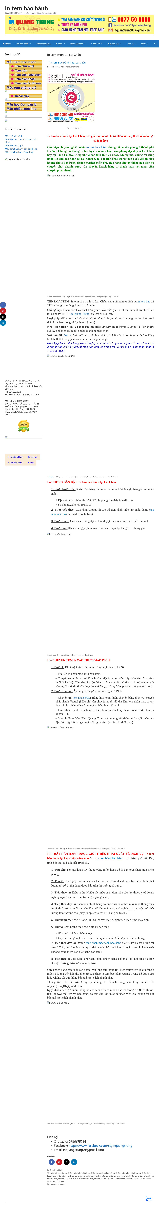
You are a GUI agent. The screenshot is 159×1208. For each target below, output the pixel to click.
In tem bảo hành (26, 8)
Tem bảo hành (22, 43)
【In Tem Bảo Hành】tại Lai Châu (66, 63)
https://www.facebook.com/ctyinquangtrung (100, 1145)
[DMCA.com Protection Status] (23, 426)
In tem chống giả (43, 43)
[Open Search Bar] (155, 43)
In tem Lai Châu (65, 1178)
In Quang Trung (79, 313)
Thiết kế (130, 43)
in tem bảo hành (96, 147)
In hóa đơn (95, 43)
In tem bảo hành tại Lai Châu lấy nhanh (105, 1175)
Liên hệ (144, 43)
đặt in (67, 335)
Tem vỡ (50, 476)
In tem (31, 462)
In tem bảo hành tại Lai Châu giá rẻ (72, 1175)
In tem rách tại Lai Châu (125, 1178)
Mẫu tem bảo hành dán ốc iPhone (21, 149)
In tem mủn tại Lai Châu (83, 1178)
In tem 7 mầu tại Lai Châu (61, 1173)
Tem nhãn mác (76, 43)
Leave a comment (57, 1184)
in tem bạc (143, 301)
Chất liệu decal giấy (14, 145)
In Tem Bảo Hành (15, 457)
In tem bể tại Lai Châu (132, 1175)
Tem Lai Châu (58, 1181)
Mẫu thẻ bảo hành (13, 136)
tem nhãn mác (81, 697)
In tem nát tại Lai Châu (104, 1178)
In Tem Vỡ (32, 457)
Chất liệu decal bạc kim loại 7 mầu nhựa (21, 141)
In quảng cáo (113, 43)
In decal (59, 43)
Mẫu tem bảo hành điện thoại (19, 152)
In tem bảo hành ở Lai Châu (108, 1173)
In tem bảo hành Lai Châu (84, 1173)
